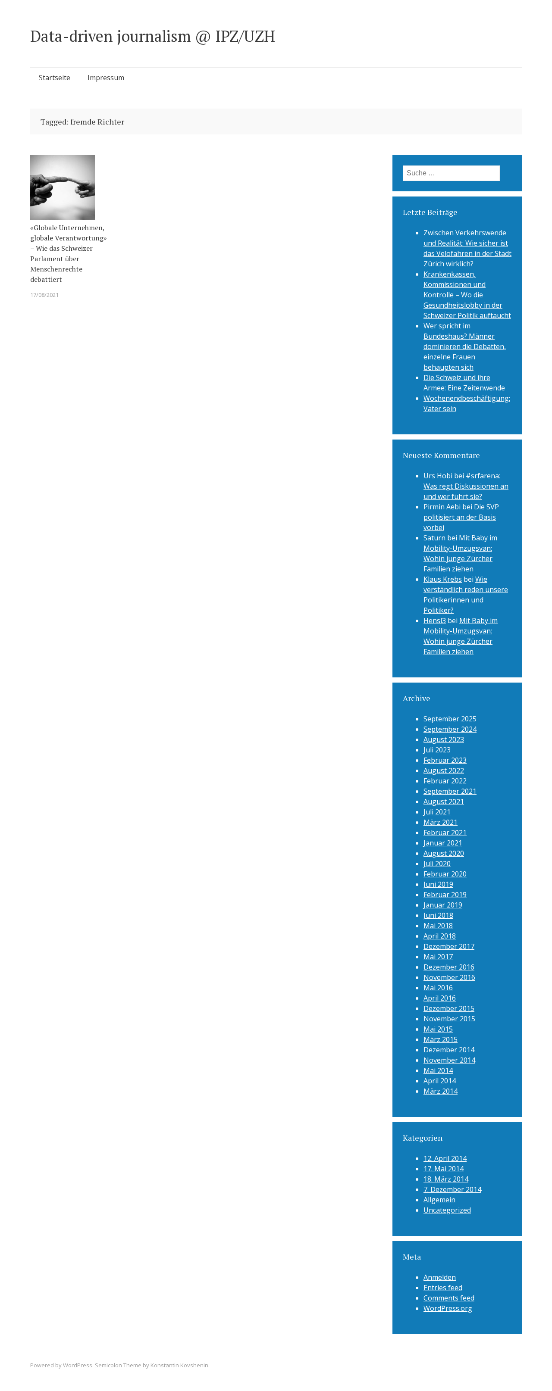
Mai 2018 (438, 925)
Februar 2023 (445, 760)
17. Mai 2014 (443, 1168)
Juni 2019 (438, 884)
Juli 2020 (437, 863)
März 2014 (440, 1091)
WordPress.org (447, 1308)
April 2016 (439, 998)
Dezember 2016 (448, 967)
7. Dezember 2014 (452, 1189)
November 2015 (449, 1018)
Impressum (106, 77)
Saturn (434, 538)
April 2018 (439, 936)
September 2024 (450, 729)
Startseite (54, 77)
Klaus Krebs (442, 579)
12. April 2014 (445, 1158)
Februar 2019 (445, 894)
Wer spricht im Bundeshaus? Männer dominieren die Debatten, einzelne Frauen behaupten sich (464, 346)
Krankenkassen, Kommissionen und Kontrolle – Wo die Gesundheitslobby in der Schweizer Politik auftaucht (467, 294)
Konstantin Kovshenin (179, 1365)
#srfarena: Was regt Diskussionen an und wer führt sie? (465, 486)
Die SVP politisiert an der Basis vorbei (461, 517)
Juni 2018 (438, 915)
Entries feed (442, 1287)
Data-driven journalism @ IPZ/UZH (152, 36)
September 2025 (450, 719)
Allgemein (439, 1199)
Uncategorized (447, 1210)
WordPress (77, 1365)
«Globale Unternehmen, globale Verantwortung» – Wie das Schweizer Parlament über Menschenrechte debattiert (68, 253)
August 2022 (443, 770)
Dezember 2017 (448, 946)
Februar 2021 (445, 832)
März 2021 (440, 822)
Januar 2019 (442, 905)
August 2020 (443, 853)
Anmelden (439, 1277)
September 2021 (450, 791)
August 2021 (443, 801)
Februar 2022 (445, 781)
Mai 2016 (438, 987)
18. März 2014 (445, 1179)
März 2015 (440, 1039)
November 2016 (449, 977)
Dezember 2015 (448, 1008)
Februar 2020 (445, 874)
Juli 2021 (437, 812)
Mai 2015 (438, 1029)
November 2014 (449, 1060)
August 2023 (443, 739)
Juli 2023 (437, 750)
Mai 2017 (438, 956)
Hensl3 (434, 620)
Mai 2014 (438, 1070)
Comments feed (448, 1298)
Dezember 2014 (448, 1049)
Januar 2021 (442, 843)
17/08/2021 (44, 295)
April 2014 (439, 1080)
